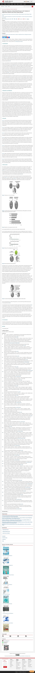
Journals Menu (5, 511)
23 (2, 432)
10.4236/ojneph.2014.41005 (19, 41)
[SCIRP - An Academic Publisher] (7, 1)
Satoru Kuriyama (8, 14)
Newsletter (3, 536)
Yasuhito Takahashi (21, 14)
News (15, 4)
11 (11, 58)
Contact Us (4, 539)
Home (2, 4)
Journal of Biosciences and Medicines (8, 613)
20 (14, 65)
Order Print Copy (4, 537)
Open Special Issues (6, 529)
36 (2, 495)
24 (14, 106)
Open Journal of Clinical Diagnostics (8, 565)
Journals (8, 4)
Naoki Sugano (4, 14)
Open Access (30, 660)
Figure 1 (3, 120)
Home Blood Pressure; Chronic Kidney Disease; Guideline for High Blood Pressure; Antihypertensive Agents (16, 34)
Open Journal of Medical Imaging (7, 603)
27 (2, 456)
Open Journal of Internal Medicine (7, 555)
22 (15, 65)
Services (21, 4)
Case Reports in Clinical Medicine (7, 584)
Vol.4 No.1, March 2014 (13, 9)
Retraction (29, 665)
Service (23, 659)
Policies (29, 659)
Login (31, 1)
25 (2, 446)
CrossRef (24, 345)
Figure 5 (3, 145)
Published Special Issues (6, 531)
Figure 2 (3, 127)
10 (6, 57)
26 (7, 72)
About (18, 4)
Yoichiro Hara (13, 14)
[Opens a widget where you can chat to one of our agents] (31, 671)
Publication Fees (18, 667)
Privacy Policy (30, 666)
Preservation (30, 664)
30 (6, 105)
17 (2, 403)
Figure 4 (3, 137)
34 (2, 488)
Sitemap (11, 664)
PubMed (31, 370)
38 (2, 505)
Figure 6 (3, 153)
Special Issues (18, 668)
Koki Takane (16, 14)
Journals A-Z (12, 660)
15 (13, 58)
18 (2, 408)
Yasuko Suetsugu (26, 14)
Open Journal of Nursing (6, 594)
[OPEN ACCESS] (26, 1)
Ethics (17, 661)
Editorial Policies (18, 662)
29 (2, 463)
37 (15, 280)
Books (12, 4)
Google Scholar (20, 438)
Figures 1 (6, 177)
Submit (24, 4)
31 (23, 105)
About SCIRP (17, 660)
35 (2, 492)
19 (2, 413)
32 (2, 481)
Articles (5, 4)
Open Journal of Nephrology (6, 9)
